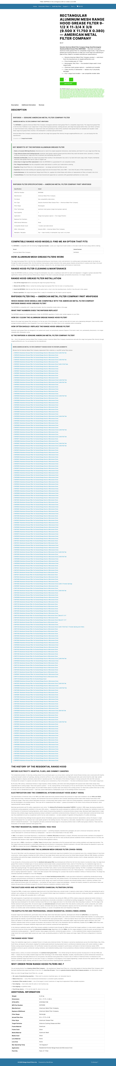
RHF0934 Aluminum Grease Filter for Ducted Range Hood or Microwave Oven (36, 506)
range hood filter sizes (98, 94)
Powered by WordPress (46, 1062)
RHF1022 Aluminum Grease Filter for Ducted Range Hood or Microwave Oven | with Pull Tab (40, 552)
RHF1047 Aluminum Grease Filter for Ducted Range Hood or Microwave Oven (36, 701)
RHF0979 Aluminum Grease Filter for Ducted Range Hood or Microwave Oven (36, 760)
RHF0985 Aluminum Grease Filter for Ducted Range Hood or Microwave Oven (36, 561)
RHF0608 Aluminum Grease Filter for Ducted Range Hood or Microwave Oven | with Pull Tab (40, 380)
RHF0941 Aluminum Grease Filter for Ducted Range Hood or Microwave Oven (36, 731)
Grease (100, 91)
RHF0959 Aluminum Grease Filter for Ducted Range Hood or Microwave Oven (36, 681)
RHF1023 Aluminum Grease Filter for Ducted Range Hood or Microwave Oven (36, 577)
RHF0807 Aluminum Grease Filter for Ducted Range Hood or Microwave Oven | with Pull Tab (40, 443)
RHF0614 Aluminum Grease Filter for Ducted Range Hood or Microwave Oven (36, 375)
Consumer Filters (44, 6)
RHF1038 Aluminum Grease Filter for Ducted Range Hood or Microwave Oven (36, 746)
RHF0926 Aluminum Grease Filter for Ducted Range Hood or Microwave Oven (36, 645)
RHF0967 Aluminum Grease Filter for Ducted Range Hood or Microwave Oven (36, 414)
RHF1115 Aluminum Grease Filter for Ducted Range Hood (30, 679)
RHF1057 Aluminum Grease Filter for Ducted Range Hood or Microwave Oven (36, 529)
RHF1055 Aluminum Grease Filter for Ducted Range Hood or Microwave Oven (36, 516)
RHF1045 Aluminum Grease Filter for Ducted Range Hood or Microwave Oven (36, 602)
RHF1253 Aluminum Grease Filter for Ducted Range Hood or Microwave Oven (36, 611)
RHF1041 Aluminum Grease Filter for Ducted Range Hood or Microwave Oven (36, 568)
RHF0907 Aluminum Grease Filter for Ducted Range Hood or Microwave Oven (36, 522)
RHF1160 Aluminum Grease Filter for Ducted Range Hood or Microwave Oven (36, 608)
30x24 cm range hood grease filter (87, 89)
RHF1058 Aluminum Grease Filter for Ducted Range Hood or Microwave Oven (36, 579)
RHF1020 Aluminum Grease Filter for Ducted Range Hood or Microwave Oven (36, 502)
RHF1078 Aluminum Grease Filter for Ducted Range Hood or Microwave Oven (36, 617)
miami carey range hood (77, 93)
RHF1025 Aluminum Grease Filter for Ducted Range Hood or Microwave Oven (36, 669)
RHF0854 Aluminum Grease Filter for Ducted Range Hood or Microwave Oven (36, 405)
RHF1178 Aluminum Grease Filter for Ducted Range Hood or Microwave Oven (36, 667)
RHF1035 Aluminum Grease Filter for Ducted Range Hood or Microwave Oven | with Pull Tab (40, 658)
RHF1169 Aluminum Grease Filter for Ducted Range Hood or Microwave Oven (36, 633)
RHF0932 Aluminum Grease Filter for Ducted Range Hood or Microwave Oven (36, 472)
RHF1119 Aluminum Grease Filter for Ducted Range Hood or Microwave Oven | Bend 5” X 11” (40, 615)
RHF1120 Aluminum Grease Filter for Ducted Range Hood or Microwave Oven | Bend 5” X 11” (40, 620)
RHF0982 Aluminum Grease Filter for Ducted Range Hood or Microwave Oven (36, 527)
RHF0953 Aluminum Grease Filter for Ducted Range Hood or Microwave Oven (36, 466)
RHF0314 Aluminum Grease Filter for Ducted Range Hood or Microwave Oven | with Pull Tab (40, 353)
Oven (88, 93)
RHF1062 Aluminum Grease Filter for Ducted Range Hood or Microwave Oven (36, 724)
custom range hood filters (91, 91)
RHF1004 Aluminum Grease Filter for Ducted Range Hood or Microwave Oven (36, 640)
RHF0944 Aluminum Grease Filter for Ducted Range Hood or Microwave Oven (36, 513)
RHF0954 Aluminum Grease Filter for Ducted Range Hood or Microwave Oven (36, 504)
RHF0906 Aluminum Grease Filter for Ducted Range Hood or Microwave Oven (36, 470)
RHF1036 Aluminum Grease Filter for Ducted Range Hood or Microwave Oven (36, 703)
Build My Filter (56, 6)
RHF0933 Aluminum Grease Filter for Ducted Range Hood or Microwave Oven (36, 495)
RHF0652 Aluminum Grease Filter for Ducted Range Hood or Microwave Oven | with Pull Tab (40, 382)
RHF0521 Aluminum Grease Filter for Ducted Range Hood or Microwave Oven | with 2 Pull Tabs (41, 364)
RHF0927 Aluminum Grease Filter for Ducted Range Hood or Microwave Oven (36, 538)
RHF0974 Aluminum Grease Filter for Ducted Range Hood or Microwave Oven (36, 427)
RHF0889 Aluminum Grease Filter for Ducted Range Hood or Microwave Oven (36, 493)
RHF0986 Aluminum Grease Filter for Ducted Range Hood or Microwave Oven (36, 744)
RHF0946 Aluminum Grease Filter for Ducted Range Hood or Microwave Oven (36, 454)
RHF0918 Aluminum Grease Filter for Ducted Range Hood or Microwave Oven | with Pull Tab (40, 722)
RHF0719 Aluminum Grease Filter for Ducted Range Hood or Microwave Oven (36, 391)
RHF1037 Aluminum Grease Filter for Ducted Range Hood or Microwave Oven (36, 742)
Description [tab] (15, 105)
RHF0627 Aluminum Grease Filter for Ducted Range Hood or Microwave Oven (36, 371)
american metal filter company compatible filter (71, 90)
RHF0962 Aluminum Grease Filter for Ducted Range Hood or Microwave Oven (36, 706)
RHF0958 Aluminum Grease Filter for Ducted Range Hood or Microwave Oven (36, 597)
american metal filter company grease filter (89, 90)
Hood (69, 92)
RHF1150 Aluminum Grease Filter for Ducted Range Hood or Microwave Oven (36, 606)
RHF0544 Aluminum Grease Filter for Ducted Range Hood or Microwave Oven (36, 368)
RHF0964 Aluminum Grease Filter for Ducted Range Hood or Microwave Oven (36, 749)
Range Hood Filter (66, 89)
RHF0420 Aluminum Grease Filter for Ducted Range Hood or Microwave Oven (36, 357)
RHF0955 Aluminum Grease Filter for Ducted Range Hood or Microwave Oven (36, 531)
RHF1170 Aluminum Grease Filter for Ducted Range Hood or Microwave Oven (36, 651)
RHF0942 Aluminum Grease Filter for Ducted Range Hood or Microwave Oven (36, 735)
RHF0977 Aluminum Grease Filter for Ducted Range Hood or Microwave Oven (36, 726)
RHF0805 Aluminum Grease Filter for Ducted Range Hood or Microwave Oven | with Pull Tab (40, 429)
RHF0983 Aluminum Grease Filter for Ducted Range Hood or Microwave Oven (36, 547)
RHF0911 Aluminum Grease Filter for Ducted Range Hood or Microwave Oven (36, 737)
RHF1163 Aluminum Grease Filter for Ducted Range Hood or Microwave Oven (36, 663)
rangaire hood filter (93, 93)
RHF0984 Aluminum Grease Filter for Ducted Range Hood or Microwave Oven (36, 550)
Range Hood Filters (73, 89)
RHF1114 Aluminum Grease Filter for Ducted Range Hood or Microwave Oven (36, 676)
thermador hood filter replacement (80, 96)
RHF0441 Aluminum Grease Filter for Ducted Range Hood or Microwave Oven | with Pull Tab (40, 359)
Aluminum (96, 89)
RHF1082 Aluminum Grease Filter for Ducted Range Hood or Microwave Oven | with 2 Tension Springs (43, 583)
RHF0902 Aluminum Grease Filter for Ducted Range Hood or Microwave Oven (36, 420)
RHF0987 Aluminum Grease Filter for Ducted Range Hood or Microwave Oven (36, 699)
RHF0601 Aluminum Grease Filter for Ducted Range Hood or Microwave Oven (36, 373)
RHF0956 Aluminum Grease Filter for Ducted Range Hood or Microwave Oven (36, 559)
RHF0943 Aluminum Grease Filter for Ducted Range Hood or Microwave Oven (36, 461)
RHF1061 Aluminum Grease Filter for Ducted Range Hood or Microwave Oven (36, 715)
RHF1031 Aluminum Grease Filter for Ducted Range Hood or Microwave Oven (36, 543)
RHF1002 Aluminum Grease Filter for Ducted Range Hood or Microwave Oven (36, 595)
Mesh (71, 93)
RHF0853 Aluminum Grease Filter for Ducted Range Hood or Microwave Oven (36, 402)
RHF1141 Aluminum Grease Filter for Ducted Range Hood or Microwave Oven (36, 672)
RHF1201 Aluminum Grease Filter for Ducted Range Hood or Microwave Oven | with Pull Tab (40, 683)
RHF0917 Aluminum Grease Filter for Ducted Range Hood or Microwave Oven (36, 719)
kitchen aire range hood (80, 92)
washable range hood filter (65, 97)
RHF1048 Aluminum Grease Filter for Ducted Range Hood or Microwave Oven (36, 728)
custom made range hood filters (79, 91)
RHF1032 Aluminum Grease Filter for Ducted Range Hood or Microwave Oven (36, 565)
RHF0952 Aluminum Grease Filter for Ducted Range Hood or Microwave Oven (36, 409)
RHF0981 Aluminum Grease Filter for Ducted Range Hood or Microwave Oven (36, 509)
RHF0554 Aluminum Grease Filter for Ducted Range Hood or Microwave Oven (36, 366)
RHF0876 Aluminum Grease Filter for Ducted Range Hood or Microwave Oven (36, 463)
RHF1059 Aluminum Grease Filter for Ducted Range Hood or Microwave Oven (36, 690)
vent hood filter (90, 96)
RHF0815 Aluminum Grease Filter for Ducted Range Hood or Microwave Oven (36, 520)
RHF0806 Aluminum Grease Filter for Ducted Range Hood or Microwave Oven (36, 475)
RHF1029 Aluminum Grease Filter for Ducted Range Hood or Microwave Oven (36, 593)
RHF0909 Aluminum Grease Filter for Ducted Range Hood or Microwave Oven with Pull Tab (40, 710)
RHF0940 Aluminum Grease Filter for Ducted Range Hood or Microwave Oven (36, 545)
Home (35, 6)
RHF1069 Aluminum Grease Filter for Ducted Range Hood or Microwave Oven (36, 581)
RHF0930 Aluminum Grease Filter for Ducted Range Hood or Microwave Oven (36, 448)
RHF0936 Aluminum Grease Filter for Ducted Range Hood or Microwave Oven (36, 660)
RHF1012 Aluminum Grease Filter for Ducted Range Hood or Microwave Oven (36, 572)
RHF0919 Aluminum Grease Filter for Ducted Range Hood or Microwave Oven (36, 479)
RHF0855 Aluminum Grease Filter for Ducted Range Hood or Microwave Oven (36, 457)
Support (65, 6)
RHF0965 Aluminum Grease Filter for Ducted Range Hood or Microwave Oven (36, 756)
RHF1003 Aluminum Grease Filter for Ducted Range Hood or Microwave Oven (36, 636)
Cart (72, 6)
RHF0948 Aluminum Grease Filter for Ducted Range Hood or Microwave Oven (36, 563)
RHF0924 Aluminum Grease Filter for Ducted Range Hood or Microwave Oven (36, 484)
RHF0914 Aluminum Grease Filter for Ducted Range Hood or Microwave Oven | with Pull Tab (40, 556)
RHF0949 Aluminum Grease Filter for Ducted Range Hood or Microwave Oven (36, 389)
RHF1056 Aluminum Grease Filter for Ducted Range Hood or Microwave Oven (36, 518)
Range (84, 94)
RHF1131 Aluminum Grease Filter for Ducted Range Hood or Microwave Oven (36, 631)
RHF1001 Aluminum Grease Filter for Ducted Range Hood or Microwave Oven (36, 500)
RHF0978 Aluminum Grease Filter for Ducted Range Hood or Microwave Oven (36, 758)
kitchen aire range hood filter (90, 92)
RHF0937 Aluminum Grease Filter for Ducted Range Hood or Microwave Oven (36, 488)
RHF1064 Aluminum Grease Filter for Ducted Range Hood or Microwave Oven (36, 753)
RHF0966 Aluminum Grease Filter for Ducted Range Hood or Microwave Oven (36, 411)
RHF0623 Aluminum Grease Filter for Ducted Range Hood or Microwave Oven (36, 384)
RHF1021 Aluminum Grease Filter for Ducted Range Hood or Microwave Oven (36, 540)
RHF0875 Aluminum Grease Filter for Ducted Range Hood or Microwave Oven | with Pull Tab (40, 445)
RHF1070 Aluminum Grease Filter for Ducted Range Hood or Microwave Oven (36, 570)
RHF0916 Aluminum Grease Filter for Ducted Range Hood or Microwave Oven (36, 386)
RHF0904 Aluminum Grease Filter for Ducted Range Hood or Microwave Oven (36, 525)
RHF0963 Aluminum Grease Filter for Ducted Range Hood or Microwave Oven (36, 708)
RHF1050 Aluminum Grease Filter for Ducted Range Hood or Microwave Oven (36, 554)
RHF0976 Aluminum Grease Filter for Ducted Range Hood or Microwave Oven (36, 713)
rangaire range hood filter (67, 94)
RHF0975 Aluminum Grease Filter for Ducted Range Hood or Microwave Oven (36, 450)
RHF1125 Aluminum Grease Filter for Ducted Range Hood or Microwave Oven (36, 629)
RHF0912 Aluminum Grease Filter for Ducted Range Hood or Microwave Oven (36, 740)
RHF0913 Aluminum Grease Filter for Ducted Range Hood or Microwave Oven (36, 733)
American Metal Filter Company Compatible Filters (89, 88)
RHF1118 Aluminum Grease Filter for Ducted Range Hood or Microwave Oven (36, 604)
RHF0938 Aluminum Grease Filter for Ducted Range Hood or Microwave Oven (36, 452)
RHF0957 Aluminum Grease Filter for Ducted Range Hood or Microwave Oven (36, 586)
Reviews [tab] (41, 105)
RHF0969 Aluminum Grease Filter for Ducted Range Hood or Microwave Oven (36, 425)
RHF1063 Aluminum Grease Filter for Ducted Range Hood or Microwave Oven (36, 751)
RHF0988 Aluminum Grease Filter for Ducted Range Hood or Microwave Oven (36, 685)
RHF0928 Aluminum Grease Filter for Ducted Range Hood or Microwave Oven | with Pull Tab (40, 416)
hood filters (72, 92)
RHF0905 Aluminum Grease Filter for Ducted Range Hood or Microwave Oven (36, 642)
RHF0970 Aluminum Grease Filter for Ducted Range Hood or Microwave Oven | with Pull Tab (40, 436)
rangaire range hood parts (78, 94)
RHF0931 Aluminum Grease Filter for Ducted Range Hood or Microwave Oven (36, 459)
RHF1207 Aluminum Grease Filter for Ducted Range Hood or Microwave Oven (36, 692)
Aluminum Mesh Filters (74, 88)
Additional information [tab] (29, 105)
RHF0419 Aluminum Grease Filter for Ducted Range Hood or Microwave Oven (36, 355)
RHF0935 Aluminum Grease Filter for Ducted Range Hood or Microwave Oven (36, 536)
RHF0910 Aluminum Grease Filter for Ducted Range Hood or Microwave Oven (36, 717)
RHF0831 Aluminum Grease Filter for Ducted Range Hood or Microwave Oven (36, 423)
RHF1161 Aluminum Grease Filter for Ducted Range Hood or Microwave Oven (36, 622)
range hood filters (63, 95)
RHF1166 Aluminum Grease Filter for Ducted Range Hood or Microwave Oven (36, 654)
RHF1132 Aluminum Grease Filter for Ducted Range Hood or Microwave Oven (36, 665)
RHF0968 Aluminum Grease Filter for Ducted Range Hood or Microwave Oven (36, 400)
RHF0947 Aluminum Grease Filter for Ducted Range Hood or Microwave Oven (36, 674)
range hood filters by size (72, 95)
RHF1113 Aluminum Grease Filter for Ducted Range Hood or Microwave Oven (36, 656)
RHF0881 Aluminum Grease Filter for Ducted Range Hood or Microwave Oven (36, 486)
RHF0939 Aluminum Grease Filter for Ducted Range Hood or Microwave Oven (36, 497)
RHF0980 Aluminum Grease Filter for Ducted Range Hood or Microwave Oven (36, 477)
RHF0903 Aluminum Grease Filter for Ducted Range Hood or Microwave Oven (36, 491)
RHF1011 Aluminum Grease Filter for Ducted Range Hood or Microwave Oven (36, 574)
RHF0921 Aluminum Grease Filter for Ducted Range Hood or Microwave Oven (36, 398)
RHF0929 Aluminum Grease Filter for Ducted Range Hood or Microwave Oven (36, 418)
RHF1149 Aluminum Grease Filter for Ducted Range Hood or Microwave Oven (36, 588)
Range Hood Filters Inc (30, 1062)
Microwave (84, 93)
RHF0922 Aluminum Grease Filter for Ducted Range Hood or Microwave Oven (36, 432)
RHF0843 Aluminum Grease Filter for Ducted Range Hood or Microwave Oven (36, 482)
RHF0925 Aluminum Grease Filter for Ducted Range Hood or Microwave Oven (36, 511)
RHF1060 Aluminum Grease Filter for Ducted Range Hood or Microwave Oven (36, 697)
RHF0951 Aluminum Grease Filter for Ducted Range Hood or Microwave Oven (36, 407)
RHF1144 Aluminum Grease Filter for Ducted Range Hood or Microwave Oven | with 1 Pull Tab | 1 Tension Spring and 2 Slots (49, 626)
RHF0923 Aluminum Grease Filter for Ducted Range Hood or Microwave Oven (36, 434)
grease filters (64, 92)
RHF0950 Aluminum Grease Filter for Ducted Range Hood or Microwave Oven (36, 393)
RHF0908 (71, 96)
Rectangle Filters (66, 96)
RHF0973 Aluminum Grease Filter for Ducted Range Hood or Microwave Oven (36, 534)
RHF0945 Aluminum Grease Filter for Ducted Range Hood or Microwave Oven (36, 638)
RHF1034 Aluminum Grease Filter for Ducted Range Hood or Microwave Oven (36, 624)
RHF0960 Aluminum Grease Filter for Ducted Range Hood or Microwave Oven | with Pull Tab (40, 688)
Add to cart (68, 83)
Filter (97, 91)
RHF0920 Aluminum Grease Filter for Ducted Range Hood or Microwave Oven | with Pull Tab (40, 396)
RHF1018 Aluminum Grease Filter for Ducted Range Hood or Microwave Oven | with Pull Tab (40, 590)
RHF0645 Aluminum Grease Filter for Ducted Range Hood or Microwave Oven (36, 377)
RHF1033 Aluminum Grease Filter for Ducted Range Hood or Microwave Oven (36, 613)
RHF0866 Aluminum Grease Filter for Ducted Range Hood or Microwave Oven (36, 441)
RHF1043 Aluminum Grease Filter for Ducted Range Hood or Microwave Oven (36, 599)
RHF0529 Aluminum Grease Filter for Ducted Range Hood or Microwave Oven (36, 362)
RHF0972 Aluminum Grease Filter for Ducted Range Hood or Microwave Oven (36, 468)
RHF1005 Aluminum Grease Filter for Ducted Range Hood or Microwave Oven (36, 647)
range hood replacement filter (93, 95)
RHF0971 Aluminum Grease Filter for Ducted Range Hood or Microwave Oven (36, 439)
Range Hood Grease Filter (83, 95)
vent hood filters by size (98, 96)
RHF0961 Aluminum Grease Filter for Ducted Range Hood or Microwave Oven (36, 694)
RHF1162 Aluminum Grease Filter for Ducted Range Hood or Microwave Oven (36, 649)
